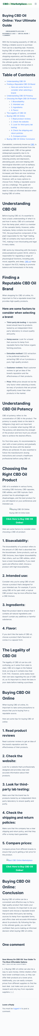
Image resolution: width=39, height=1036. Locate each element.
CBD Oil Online (23, 33)
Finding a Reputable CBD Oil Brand (21, 84)
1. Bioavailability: (17, 101)
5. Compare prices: (19, 136)
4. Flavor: (15, 110)
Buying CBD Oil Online (16, 116)
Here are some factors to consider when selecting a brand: (21, 90)
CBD (32, 144)
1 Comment (6, 35)
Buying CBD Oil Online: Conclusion (21, 139)
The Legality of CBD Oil (16, 113)
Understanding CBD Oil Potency (20, 96)
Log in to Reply (21, 964)
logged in (17, 1008)
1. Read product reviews (21, 119)
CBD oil (28, 261)
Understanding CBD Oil (16, 81)
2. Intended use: (17, 104)
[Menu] (36, 4)
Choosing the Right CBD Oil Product (21, 98)
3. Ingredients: (17, 107)
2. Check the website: (20, 122)
